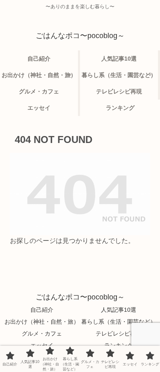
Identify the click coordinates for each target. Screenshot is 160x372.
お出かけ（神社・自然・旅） (42, 321)
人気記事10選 (118, 309)
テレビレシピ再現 (119, 333)
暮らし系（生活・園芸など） (118, 321)
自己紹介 (41, 309)
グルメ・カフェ (42, 333)
